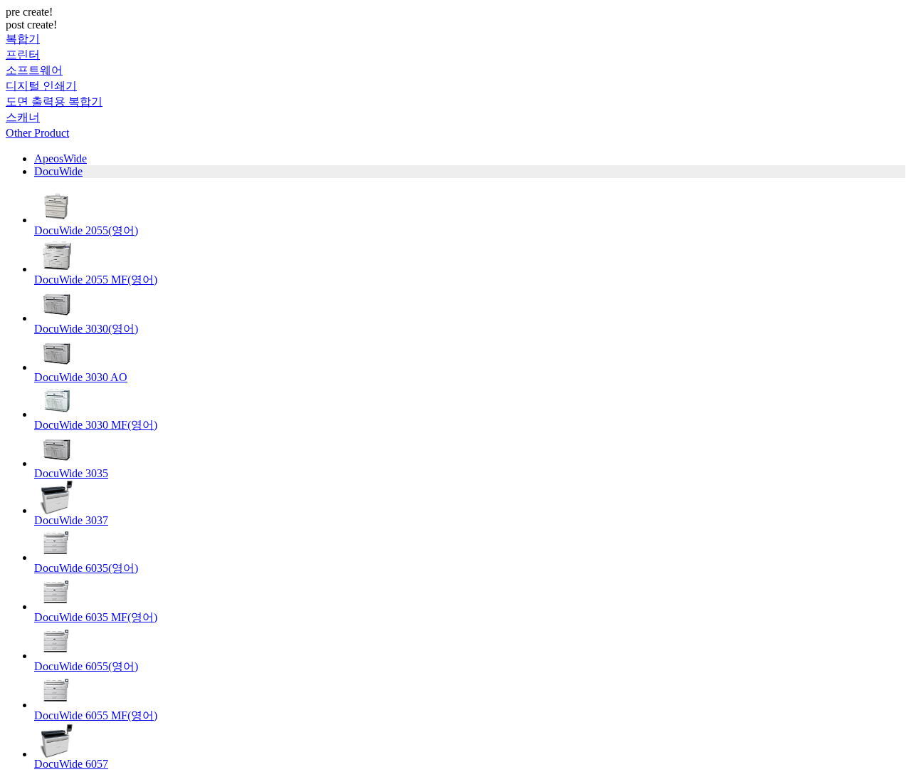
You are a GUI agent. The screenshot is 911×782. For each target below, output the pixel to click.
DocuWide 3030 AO (80, 377)
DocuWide (58, 171)
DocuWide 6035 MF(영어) (95, 617)
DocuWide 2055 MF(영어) (95, 279)
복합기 (23, 39)
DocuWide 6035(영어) (86, 568)
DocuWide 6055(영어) (86, 666)
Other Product (37, 133)
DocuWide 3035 (71, 473)
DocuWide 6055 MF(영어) (95, 715)
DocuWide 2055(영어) (86, 230)
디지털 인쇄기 (41, 86)
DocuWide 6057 (71, 764)
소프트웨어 (34, 70)
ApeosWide (60, 158)
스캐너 (23, 117)
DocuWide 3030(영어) (86, 329)
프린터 (23, 54)
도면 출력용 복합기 (54, 101)
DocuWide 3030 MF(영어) (95, 425)
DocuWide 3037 (71, 520)
